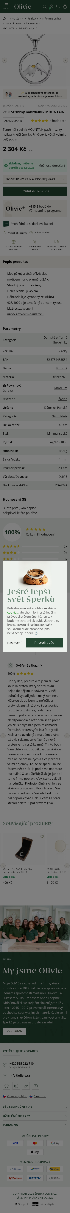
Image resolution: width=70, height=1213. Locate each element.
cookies (12, 612)
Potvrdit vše (44, 642)
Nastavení (14, 643)
